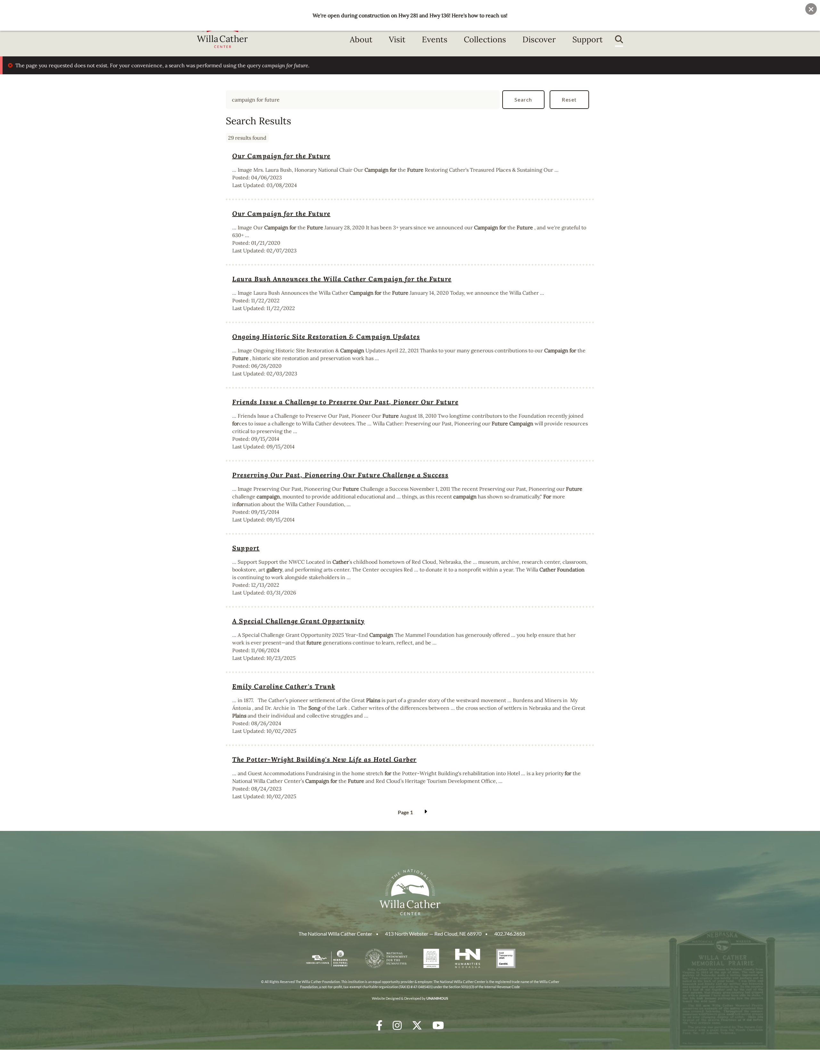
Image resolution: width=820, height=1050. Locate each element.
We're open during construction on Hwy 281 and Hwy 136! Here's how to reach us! (410, 15)
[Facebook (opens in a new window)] (379, 1025)
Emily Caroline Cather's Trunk (283, 686)
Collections (485, 39)
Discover (539, 39)
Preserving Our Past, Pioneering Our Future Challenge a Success (340, 475)
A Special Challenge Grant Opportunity (298, 621)
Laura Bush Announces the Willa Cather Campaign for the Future (342, 279)
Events (434, 39)
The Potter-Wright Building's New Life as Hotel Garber (324, 759)
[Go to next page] (424, 812)
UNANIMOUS (437, 998)
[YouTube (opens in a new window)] (438, 1025)
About (361, 39)
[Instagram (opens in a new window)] (397, 1025)
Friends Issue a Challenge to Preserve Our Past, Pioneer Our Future (345, 402)
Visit (397, 39)
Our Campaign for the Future (281, 156)
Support (587, 39)
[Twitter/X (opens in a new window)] (417, 1025)
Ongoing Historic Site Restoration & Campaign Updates (326, 336)
